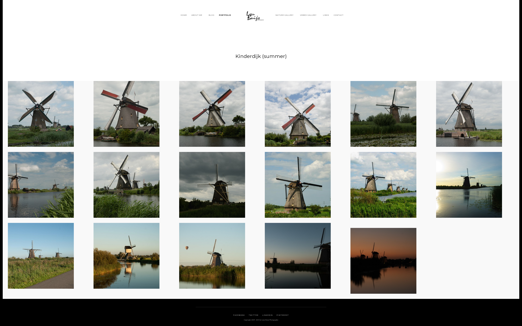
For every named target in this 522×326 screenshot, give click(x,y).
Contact (339, 15)
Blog (211, 15)
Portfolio (225, 15)
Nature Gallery (284, 15)
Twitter (254, 315)
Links (326, 15)
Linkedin (267, 315)
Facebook (239, 315)
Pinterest (283, 315)
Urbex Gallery (308, 15)
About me (196, 15)
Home (184, 15)
